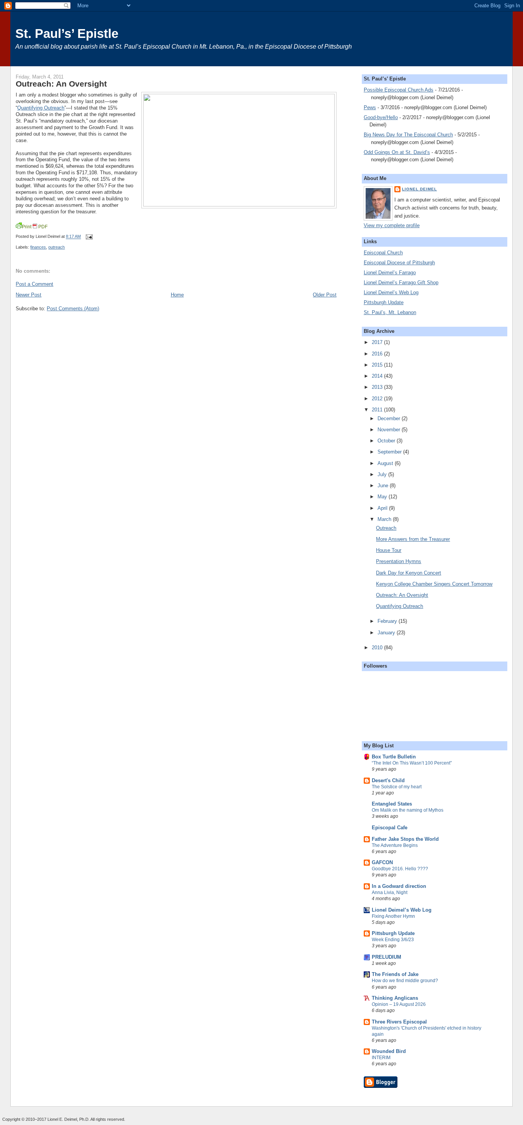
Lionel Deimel (419, 189)
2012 (378, 398)
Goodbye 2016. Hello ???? (400, 868)
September (390, 452)
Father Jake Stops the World (405, 839)
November (390, 429)
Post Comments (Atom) (73, 308)
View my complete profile (392, 225)
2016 (378, 354)
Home (177, 295)
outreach (56, 247)
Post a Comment (34, 284)
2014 (378, 376)
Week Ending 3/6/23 (393, 939)
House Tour (388, 550)
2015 (378, 365)
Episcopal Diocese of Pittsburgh (399, 262)
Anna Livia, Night (389, 892)
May (383, 496)
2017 (378, 342)
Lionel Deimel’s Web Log (391, 292)
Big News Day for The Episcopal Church (408, 135)
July (383, 474)
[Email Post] (88, 236)
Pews (370, 107)
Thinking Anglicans (395, 998)
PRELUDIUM (386, 957)
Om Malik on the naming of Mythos (407, 810)
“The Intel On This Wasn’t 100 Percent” (412, 763)
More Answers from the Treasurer (413, 539)
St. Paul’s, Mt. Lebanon (390, 312)
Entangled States (392, 804)
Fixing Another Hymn (393, 916)
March (385, 519)
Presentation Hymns (398, 561)
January (387, 632)
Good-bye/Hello (381, 117)
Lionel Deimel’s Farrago (390, 272)
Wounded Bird (389, 1051)
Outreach (386, 528)
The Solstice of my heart (397, 786)
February (388, 621)
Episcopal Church (383, 252)
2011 (378, 410)
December (390, 418)
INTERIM (381, 1057)
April (383, 508)
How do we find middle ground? (405, 980)
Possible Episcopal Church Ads (398, 90)
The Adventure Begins (395, 845)
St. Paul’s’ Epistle (66, 33)
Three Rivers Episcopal (399, 1022)
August (386, 463)
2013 (378, 387)
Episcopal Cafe (389, 827)
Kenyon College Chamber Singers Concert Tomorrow (434, 584)
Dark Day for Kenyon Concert (408, 573)
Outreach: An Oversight (61, 83)
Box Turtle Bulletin (394, 757)
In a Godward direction (399, 886)
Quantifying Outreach (40, 108)
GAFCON (382, 862)
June (384, 485)
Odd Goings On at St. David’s (397, 152)
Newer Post (28, 295)
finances (38, 247)
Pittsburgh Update (384, 302)
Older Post (325, 295)
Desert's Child (388, 780)
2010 (378, 647)
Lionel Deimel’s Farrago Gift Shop (401, 282)
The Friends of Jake (395, 974)
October (387, 441)
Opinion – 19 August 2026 (399, 1004)
